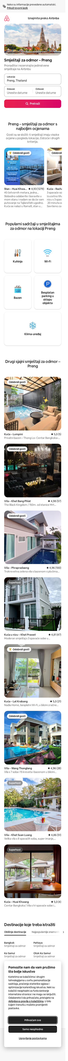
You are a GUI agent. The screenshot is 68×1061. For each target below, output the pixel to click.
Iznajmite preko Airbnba (43, 18)
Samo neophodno (32, 1029)
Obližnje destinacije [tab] (15, 932)
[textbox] (18, 93)
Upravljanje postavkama (33, 1038)
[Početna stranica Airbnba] (6, 18)
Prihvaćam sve (32, 1020)
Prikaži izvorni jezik (17, 8)
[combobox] (32, 81)
